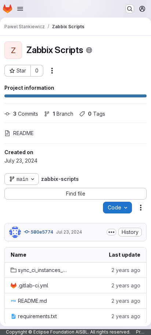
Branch (63, 114)
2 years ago (125, 270)
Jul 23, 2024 (69, 232)
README (23, 133)
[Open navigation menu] (20, 9)
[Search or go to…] (129, 8)
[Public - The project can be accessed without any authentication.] (89, 50)
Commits (25, 114)
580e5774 (41, 232)
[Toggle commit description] (111, 232)
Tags (96, 114)
